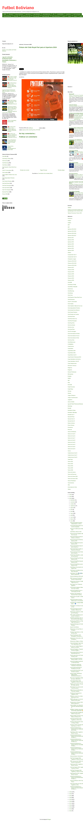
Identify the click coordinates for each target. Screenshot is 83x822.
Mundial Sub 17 (71, 414)
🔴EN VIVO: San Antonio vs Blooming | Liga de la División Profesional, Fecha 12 (12, 135)
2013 (70, 810)
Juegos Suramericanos (73, 397)
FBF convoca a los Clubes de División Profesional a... (76, 762)
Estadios (69, 376)
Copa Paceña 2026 (45, 16)
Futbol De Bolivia (73, 104)
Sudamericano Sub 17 (72, 455)
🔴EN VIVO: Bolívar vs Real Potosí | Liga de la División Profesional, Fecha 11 (12, 102)
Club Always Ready (6, 158)
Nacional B (11, 14)
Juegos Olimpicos (71, 395)
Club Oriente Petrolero (7, 181)
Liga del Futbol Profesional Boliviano (75, 403)
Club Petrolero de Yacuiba (73, 314)
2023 (70, 791)
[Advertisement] (41, 28)
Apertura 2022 (71, 246)
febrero (72, 519)
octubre (72, 503)
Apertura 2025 (71, 250)
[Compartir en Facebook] (43, 128)
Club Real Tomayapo (6, 185)
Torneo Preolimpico (72, 480)
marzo (71, 517)
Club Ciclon (70, 295)
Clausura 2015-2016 (72, 265)
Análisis (69, 222)
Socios (69, 450)
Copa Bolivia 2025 (71, 350)
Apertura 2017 (71, 237)
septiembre (72, 505)
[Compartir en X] (42, 128)
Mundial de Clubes (72, 410)
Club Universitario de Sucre (73, 335)
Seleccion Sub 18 (71, 440)
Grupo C (69, 16)
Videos (69, 489)
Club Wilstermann (71, 342)
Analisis (69, 220)
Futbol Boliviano (18, 7)
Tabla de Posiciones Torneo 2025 (75, 213)
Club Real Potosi (5, 183)
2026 (70, 494)
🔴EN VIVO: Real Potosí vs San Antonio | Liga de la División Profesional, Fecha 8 (12, 129)
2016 (70, 805)
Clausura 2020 (71, 273)
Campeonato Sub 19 (72, 256)
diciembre (72, 500)
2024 (70, 498)
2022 (70, 793)
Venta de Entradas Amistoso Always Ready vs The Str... (76, 659)
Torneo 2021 (70, 461)
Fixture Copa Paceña (56, 16)
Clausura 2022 (71, 276)
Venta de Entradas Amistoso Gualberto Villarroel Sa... (76, 609)
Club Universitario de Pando (74, 333)
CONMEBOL (70, 344)
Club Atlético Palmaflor (74, 191)
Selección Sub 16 (71, 435)
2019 (70, 799)
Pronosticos (70, 427)
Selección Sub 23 (71, 448)
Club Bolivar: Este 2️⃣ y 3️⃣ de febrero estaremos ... (76, 574)
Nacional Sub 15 (71, 421)
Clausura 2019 (71, 271)
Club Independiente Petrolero (8, 177)
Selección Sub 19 (71, 444)
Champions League (72, 258)
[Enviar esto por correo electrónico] (39, 128)
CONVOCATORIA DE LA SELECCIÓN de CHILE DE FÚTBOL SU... (76, 740)
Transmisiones (71, 482)
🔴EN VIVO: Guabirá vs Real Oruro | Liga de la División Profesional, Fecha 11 (12, 78)
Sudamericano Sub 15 (72, 453)
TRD (69, 484)
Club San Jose (71, 327)
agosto (72, 507)
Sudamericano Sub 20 (72, 457)
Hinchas (69, 391)
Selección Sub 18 (71, 442)
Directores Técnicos (72, 365)
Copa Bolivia (70, 348)
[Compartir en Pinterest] (44, 128)
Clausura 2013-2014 (72, 261)
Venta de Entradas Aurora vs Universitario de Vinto (76, 591)
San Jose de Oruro (73, 173)
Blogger (49, 819)
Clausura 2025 (71, 280)
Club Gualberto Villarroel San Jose (9, 174)
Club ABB (4, 156)
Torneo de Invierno (72, 472)
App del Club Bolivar (74, 627)
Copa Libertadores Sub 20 (73, 361)
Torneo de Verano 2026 (72, 478)
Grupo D (63, 16)
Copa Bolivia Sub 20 (72, 354)
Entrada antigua (61, 170)
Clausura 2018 (71, 269)
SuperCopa (70, 459)
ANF (69, 224)
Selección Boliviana (7, 16)
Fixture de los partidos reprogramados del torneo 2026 (12, 148)
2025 (70, 496)
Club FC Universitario (6, 170)
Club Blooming (5, 162)
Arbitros (69, 252)
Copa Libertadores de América (74, 359)
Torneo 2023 (70, 465)
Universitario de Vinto (72, 487)
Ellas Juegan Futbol (73, 162)
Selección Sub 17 (71, 438)
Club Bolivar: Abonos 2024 (75, 531)
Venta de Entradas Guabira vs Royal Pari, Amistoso (76, 549)
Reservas (70, 429)
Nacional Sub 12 (71, 418)
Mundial (69, 408)
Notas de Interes (71, 423)
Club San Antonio (6, 187)
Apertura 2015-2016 (72, 233)
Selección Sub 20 (71, 446)
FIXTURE (38, 129)
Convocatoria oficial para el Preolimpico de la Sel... (76, 668)
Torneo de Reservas (72, 474)
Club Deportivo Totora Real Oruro (9, 167)
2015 (70, 807)
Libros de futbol (71, 401)
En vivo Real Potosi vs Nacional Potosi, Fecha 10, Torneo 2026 (12, 141)
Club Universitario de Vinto (73, 337)
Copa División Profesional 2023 (74, 357)
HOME (5, 14)
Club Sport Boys (71, 329)
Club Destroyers (71, 299)
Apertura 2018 (71, 239)
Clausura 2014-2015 (72, 263)
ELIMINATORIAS (60, 14)
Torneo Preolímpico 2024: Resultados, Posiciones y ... (76, 635)
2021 (70, 795)
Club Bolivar (68, 14)
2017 (70, 803)
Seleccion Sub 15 (71, 433)
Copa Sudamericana (46, 14)
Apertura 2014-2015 (72, 231)
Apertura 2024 (25, 129)
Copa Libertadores (36, 14)
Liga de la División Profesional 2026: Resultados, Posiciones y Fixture (9, 91)
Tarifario (69, 207)
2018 (70, 801)
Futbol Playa (70, 389)
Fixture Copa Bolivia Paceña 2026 (12, 121)
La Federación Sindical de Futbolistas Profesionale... (76, 665)
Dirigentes (70, 369)
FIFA (69, 382)
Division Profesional (19, 14)
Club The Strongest (77, 14)
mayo (71, 513)
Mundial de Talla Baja (72, 412)
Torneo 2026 (16, 16)
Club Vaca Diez (71, 340)
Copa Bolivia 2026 (71, 352)
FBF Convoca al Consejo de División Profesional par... (76, 579)
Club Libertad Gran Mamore (74, 310)
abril (71, 515)
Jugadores (70, 399)
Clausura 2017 (71, 267)
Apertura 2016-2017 (72, 235)
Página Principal (43, 170)
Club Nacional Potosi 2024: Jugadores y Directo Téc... (76, 719)
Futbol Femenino (71, 386)
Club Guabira (5, 172)
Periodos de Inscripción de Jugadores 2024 (75, 694)
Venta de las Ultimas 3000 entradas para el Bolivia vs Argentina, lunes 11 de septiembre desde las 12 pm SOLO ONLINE (9, 109)
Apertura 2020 (71, 244)
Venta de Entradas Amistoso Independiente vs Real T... (76, 523)
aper (69, 227)
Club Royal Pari (32, 129)
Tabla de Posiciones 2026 (25, 16)
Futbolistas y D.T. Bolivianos (75, 139)
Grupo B (75, 16)
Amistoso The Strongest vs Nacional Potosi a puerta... (76, 594)
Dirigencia (70, 367)
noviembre (72, 502)
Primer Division (71, 425)
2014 (70, 808)
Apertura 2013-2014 (72, 229)
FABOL (69, 378)
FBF (53, 14)
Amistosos (70, 218)
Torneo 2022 (70, 463)
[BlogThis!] (41, 128)
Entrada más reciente (24, 170)
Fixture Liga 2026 (36, 16)
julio (71, 509)
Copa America (28, 14)
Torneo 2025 (70, 467)
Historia (69, 393)
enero (71, 520)
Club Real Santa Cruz (72, 318)
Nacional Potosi (5, 191)
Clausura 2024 (71, 278)
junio (71, 511)
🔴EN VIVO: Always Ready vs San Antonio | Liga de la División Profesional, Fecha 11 (12, 85)
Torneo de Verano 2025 (72, 476)
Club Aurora (4, 160)
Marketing (70, 406)
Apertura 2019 (71, 241)
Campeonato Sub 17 (72, 254)
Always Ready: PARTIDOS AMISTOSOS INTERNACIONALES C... (76, 674)
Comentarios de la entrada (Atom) (45, 173)
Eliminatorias (70, 374)
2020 (70, 797)
